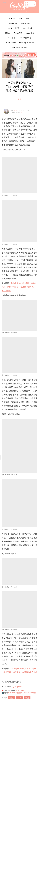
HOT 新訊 (12, 18)
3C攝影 (7, 33)
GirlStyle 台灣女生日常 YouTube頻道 (22, 693)
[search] (35, 7)
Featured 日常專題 (25, 38)
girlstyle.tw (20, 690)
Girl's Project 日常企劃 (26, 43)
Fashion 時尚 (25, 23)
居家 (19, 698)
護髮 (27, 698)
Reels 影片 (11, 38)
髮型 (19, 99)
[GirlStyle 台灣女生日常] (19, 6)
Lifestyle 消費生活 (13, 28)
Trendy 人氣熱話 (24, 18)
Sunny (15, 110)
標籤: (4, 698)
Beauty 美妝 (13, 23)
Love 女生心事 (27, 28)
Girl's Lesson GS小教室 (19, 47)
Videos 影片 (30, 33)
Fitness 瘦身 (18, 33)
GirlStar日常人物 (10, 43)
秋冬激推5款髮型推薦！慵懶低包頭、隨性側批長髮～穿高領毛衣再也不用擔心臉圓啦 (19, 287)
